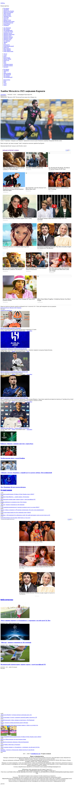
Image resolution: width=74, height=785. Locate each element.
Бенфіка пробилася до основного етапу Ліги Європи (14, 502)
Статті (5, 55)
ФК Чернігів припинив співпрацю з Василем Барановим (15, 742)
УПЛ (4, 72)
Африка (5, 42)
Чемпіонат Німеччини (8, 34)
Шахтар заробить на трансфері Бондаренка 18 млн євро (14, 371)
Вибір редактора (7, 600)
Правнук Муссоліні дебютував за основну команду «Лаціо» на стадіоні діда (19, 725)
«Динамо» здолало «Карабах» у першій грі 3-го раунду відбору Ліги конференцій (26, 472)
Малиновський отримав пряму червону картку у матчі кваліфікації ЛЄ (18, 499)
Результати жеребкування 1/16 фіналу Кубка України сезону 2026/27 (17, 494)
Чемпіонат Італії (7, 35)
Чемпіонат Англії (7, 33)
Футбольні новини (8, 65)
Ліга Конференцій (7, 30)
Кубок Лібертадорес (8, 51)
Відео (4, 63)
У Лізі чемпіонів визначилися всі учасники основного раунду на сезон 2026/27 (20, 507)
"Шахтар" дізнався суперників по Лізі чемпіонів (12, 504)
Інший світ (6, 47)
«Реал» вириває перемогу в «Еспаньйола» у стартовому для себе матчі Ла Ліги (25, 620)
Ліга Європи (6, 29)
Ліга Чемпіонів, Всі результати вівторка (13, 487)
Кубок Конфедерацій (8, 46)
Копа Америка (7, 48)
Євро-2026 (6, 17)
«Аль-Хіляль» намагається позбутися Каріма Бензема (14, 348)
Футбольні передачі (8, 22)
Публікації (6, 25)
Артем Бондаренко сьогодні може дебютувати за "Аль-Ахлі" (15, 517)
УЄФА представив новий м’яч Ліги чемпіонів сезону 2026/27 (16, 512)
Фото (4, 61)
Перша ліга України (8, 12)
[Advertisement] (11, 691)
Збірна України (7, 13)
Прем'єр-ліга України (8, 11)
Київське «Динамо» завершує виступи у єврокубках (17, 443)
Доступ (5, 53)
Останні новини (6, 490)
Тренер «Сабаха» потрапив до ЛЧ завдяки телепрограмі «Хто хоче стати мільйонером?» (22, 509)
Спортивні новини (8, 64)
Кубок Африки (7, 50)
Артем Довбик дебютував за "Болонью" (10, 744)
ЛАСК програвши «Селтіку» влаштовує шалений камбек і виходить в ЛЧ (19, 717)
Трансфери (6, 9)
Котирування (6, 57)
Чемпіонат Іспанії (7, 38)
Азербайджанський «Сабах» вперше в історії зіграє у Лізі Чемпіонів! (17, 720)
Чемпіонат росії (7, 39)
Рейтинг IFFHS (7, 59)
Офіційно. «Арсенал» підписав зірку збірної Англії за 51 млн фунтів (17, 749)
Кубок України (7, 15)
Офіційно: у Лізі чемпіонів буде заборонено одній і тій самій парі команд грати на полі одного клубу (25, 515)
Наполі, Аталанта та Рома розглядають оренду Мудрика (14, 397)
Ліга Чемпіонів (7, 27)
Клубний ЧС (6, 44)
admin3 (13, 330)
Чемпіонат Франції (8, 37)
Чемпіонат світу (7, 16)
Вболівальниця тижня (8, 21)
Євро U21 (5, 18)
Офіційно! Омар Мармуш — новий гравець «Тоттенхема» (15, 428)
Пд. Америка (6, 40)
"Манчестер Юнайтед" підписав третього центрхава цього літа (16, 714)
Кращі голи (6, 60)
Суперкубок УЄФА (8, 31)
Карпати (19, 307)
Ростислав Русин (5, 307)
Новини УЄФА (7, 20)
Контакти (5, 66)
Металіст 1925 (13, 307)
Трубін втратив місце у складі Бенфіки (13, 458)
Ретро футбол (6, 24)
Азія (4, 43)
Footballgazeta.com (35, 753)
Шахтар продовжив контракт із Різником (11, 328)
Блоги (4, 56)
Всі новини (6, 8)
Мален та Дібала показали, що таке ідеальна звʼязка (13, 739)
